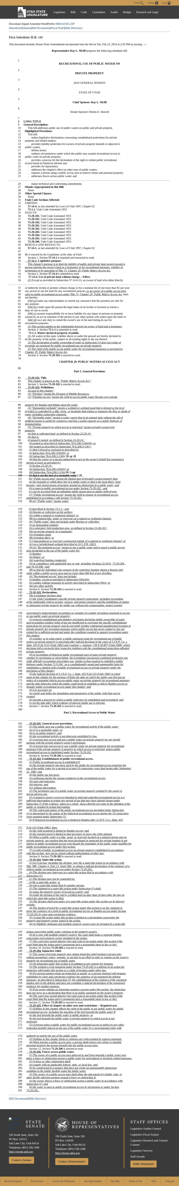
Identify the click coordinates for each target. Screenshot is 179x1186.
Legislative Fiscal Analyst (144, 1134)
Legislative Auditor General (145, 1128)
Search (137, 2)
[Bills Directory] (73, 28)
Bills (73, 12)
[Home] (33, 12)
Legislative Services (141, 1150)
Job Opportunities (93, 1181)
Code (84, 12)
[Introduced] (16, 28)
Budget (127, 12)
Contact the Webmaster (63, 1181)
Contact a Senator (21, 1160)
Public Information (143, 1163)
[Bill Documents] (40, 28)
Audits (114, 12)
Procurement (37, 1181)
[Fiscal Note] (57, 28)
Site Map (115, 1181)
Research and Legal (147, 12)
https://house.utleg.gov (67, 1153)
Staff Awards (137, 1156)
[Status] (27, 28)
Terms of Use (135, 1181)
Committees (98, 12)
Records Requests (13, 1181)
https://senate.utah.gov (21, 1151)
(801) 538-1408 (30, 1147)
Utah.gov (169, 1181)
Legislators (59, 12)
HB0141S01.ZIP (65, 23)
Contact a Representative (71, 1161)
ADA (153, 1181)
